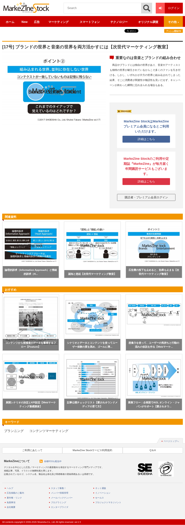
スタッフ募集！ (58, 488)
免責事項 (11, 502)
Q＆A (153, 450)
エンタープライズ (59, 507)
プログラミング (58, 502)
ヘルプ (10, 488)
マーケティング (58, 21)
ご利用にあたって (32, 450)
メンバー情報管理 (59, 493)
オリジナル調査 (148, 21)
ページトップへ (171, 441)
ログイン (174, 8)
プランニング (14, 431)
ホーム (10, 21)
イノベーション (102, 493)
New (24, 21)
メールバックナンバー (62, 498)
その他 (172, 21)
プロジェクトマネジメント (108, 502)
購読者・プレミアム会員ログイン (146, 197)
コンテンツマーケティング (48, 431)
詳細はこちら (146, 139)
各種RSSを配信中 (53, 461)
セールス (99, 498)
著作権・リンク (14, 498)
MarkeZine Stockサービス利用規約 (92, 450)
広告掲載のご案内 (15, 493)
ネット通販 (100, 488)
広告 (37, 21)
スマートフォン (90, 21)
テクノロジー (119, 21)
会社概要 (11, 507)
